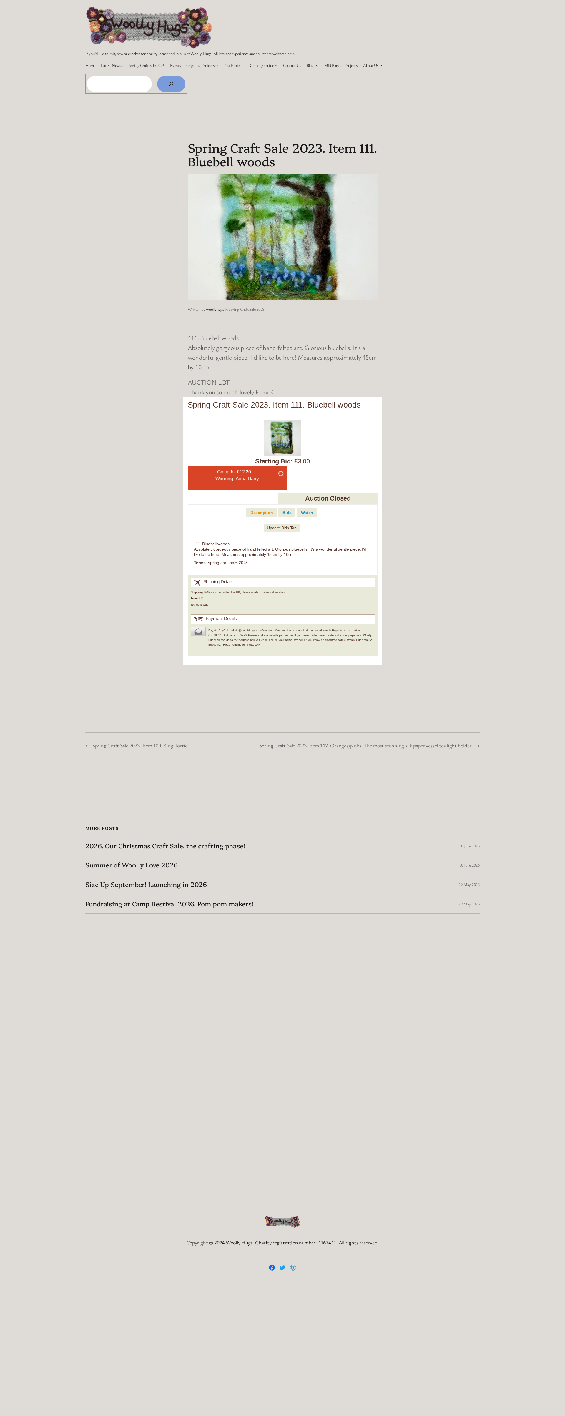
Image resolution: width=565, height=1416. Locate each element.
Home (90, 65)
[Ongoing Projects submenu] (216, 65)
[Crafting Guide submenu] (276, 65)
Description (261, 512)
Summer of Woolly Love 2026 (131, 865)
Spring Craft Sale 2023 (246, 309)
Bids (286, 512)
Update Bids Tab (282, 528)
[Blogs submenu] (317, 65)
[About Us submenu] (381, 65)
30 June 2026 (469, 846)
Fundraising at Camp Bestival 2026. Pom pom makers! (169, 904)
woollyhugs (215, 309)
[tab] (261, 513)
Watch (307, 512)
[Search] (171, 84)
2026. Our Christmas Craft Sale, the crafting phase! (165, 846)
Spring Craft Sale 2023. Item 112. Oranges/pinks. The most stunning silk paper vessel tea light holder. (366, 745)
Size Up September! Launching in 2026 (146, 884)
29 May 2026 (469, 884)
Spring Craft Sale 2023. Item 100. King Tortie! (140, 745)
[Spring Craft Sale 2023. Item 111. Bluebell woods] (282, 439)
